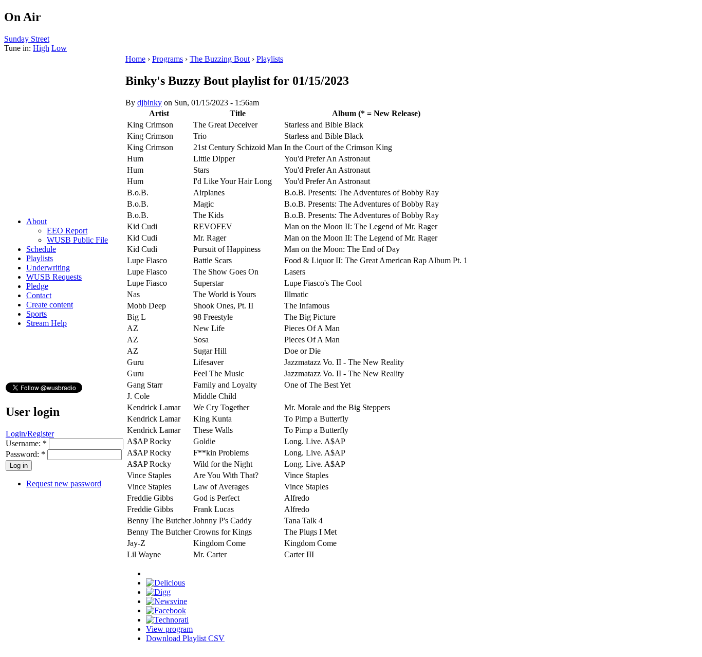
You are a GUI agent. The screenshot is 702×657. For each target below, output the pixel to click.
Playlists (39, 258)
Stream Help (46, 323)
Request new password (63, 483)
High (41, 48)
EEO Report (67, 230)
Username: (26, 443)
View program (169, 629)
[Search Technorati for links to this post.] (167, 619)
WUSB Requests (54, 276)
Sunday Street (26, 38)
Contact (38, 295)
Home (135, 58)
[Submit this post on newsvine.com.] (166, 601)
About (36, 221)
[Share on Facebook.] (166, 610)
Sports (36, 313)
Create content (49, 304)
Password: (25, 454)
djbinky (149, 102)
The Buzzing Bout (220, 58)
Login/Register (30, 433)
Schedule (41, 249)
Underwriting (48, 267)
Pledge (37, 286)
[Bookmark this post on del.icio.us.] (165, 582)
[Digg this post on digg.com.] (158, 592)
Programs (167, 58)
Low (59, 48)
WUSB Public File (77, 239)
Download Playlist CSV (185, 638)
